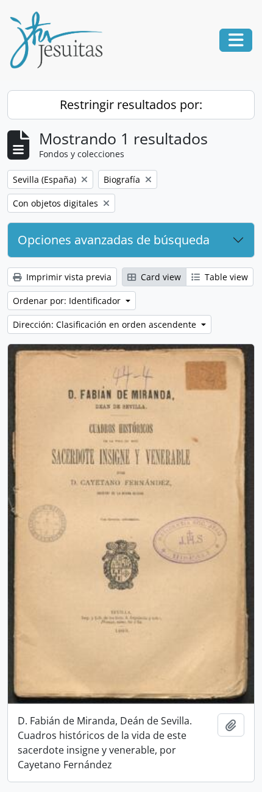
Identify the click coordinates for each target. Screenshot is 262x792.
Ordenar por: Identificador (68, 300)
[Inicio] (61, 40)
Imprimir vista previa (68, 277)
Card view (159, 277)
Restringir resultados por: (131, 104)
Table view (225, 277)
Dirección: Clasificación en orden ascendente (106, 324)
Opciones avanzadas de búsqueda (114, 240)
